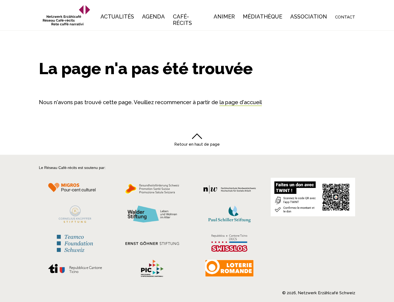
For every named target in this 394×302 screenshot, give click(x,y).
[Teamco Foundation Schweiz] (75, 242)
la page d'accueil (241, 102)
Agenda (153, 16)
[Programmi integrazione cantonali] (152, 269)
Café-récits (182, 19)
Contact (345, 17)
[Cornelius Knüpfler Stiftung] (75, 215)
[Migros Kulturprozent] (75, 190)
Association (308, 16)
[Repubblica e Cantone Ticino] (75, 269)
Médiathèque (262, 16)
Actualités (117, 16)
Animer (224, 16)
